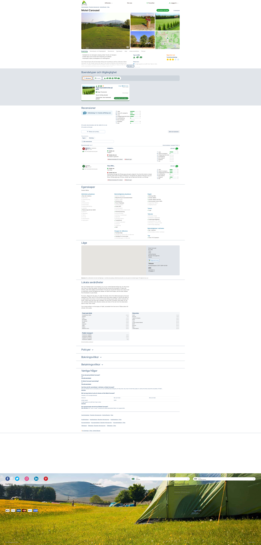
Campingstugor (9, 498)
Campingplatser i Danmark (12, 496)
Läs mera (83, 390)
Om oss (129, 3)
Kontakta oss (93, 498)
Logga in (92, 494)
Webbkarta (93, 492)
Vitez (108, 7)
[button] (130, 349)
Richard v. (88, 148)
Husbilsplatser (85, 419)
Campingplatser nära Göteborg (13, 490)
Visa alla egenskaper (86, 378)
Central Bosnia (103, 7)
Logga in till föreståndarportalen (182, 486)
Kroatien (7, 501)
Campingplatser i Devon (11, 494)
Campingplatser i (9, 499)
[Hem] (84, 3)
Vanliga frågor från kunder (96, 486)
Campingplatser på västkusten (13, 492)
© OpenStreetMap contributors (87, 341)
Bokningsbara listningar (180, 490)
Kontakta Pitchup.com (180, 494)
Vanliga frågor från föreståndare (182, 488)
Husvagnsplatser (85, 422)
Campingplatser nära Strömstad (13, 488)
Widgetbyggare (94, 496)
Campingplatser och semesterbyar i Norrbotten (17, 486)
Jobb (91, 490)
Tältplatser (84, 425)
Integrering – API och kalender (182, 492)
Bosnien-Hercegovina (94, 7)
